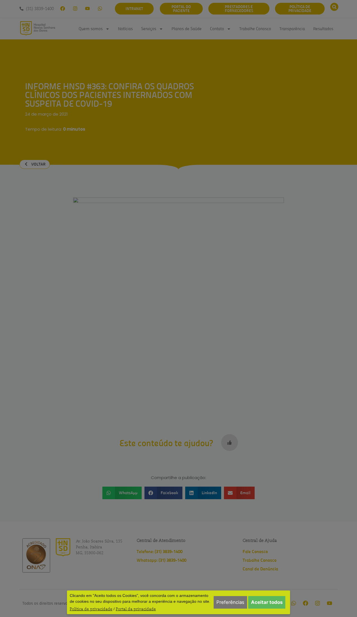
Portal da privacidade (136, 608)
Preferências (230, 602)
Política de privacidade (91, 608)
